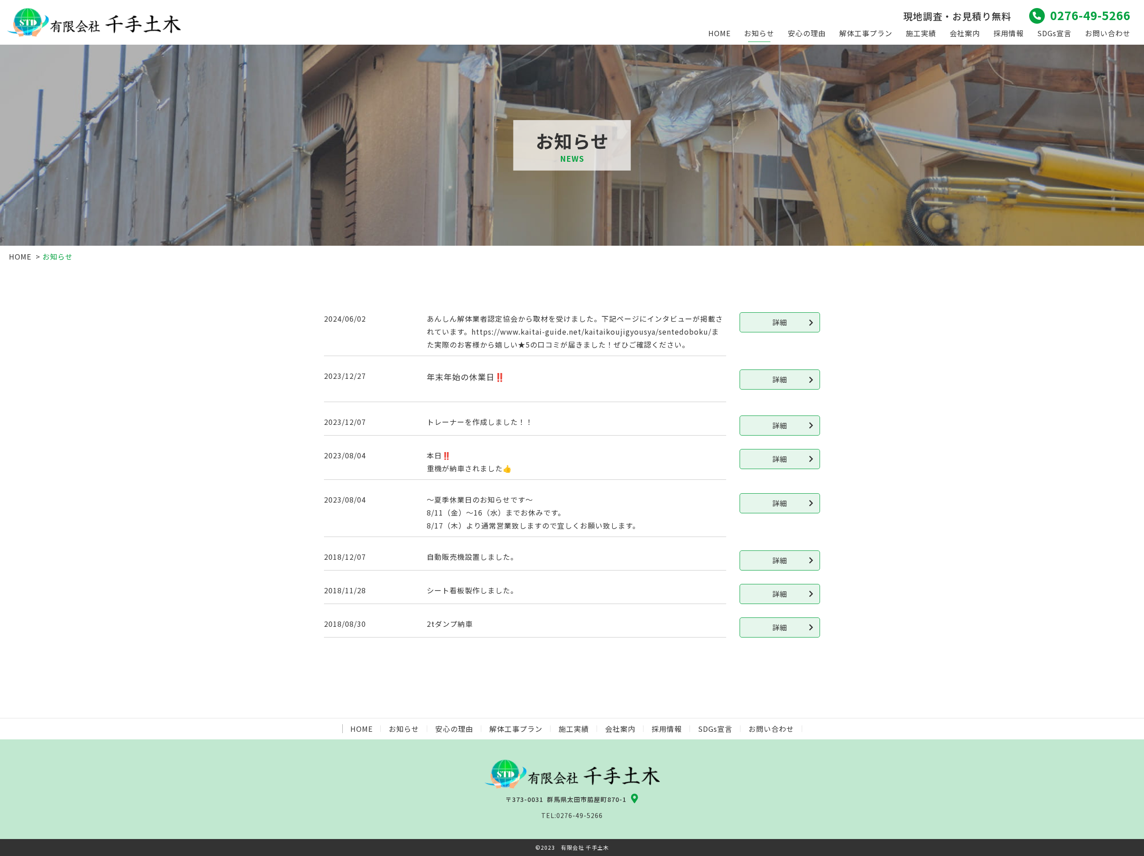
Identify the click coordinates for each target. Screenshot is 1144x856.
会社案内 (965, 33)
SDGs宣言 (1054, 33)
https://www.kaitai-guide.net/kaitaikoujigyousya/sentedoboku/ (591, 331)
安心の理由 (807, 33)
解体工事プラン (865, 33)
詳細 (779, 322)
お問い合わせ (1108, 33)
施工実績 (921, 33)
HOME (719, 33)
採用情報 (1008, 33)
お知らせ (759, 33)
